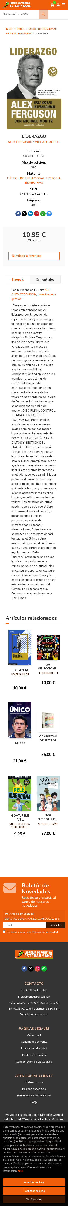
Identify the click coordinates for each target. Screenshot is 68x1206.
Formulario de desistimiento (34, 1095)
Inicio (9, 28)
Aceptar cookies (34, 1182)
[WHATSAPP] (44, 969)
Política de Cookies (34, 1055)
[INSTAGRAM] (37, 969)
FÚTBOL (20, 28)
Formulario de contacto (34, 1014)
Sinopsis (18, 280)
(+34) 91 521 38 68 (34, 990)
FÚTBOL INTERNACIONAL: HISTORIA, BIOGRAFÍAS (34, 180)
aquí (20, 1171)
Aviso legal (34, 1035)
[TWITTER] (31, 969)
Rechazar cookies (34, 1191)
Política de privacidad (34, 1048)
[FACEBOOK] (24, 969)
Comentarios (45, 280)
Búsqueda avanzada (58, 14)
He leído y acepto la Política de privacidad (32, 932)
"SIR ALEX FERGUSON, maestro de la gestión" (33, 294)
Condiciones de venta (34, 1042)
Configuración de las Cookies (34, 1062)
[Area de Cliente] (58, 5)
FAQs (34, 1102)
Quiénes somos (34, 1082)
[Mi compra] (52, 5)
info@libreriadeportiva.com (34, 997)
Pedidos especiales (34, 1089)
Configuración (34, 1199)
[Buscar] (43, 14)
